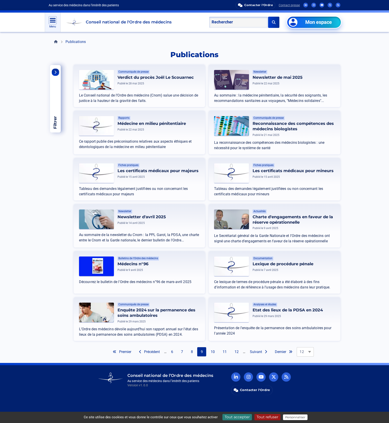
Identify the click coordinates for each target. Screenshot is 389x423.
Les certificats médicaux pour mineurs (293, 170)
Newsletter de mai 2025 (278, 77)
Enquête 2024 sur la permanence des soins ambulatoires (156, 313)
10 (214, 351)
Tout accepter (237, 417)
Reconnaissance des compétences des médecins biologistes (293, 126)
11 (226, 351)
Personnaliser (295, 417)
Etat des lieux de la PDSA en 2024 (288, 310)
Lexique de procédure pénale (283, 263)
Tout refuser (267, 417)
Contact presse (289, 5)
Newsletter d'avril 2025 (142, 216)
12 (238, 351)
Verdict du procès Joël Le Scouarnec (156, 77)
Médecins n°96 (133, 263)
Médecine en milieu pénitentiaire (152, 123)
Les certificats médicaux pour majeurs (158, 170)
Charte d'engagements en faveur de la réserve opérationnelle (293, 219)
